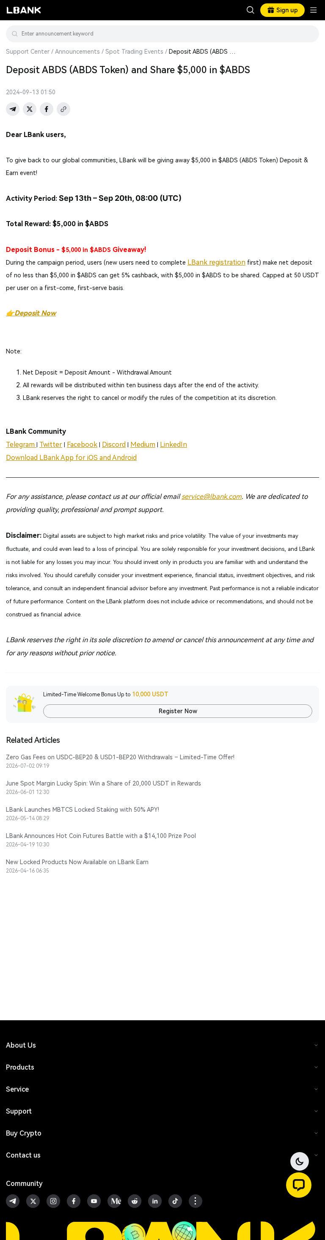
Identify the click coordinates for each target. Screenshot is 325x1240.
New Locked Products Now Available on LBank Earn (77, 862)
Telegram (21, 445)
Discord (114, 445)
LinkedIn (173, 445)
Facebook (82, 445)
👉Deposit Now (31, 313)
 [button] (309, 33)
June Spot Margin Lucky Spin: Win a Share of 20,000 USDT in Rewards (103, 783)
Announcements (77, 51)
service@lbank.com (212, 497)
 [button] (250, 10)
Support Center (28, 51)
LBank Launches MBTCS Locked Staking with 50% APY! (82, 809)
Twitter (50, 445)
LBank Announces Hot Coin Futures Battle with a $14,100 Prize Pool (101, 835)
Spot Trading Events (134, 51)
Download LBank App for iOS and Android (71, 458)
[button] (298, 1185)
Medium (142, 445)
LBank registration (216, 262)
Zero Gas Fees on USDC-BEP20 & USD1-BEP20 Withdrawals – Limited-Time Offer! (120, 757)
